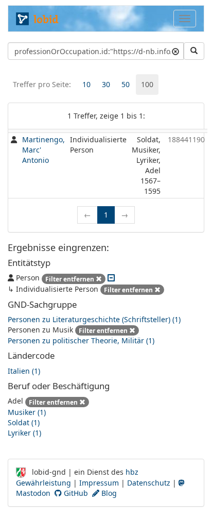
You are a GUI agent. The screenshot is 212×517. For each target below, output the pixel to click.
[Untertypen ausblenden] (111, 277)
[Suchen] (194, 51)
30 (106, 84)
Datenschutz (148, 483)
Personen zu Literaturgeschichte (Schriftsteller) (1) (94, 319)
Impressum (99, 483)
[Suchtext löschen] (175, 51)
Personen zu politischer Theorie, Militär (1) (81, 340)
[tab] (86, 84)
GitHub (75, 493)
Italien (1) (24, 371)
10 (86, 84)
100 (147, 84)
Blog (108, 493)
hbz (132, 472)
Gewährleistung (43, 483)
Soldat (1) (24, 422)
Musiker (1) (27, 412)
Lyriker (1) (24, 433)
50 (125, 84)
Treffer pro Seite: (42, 84)
